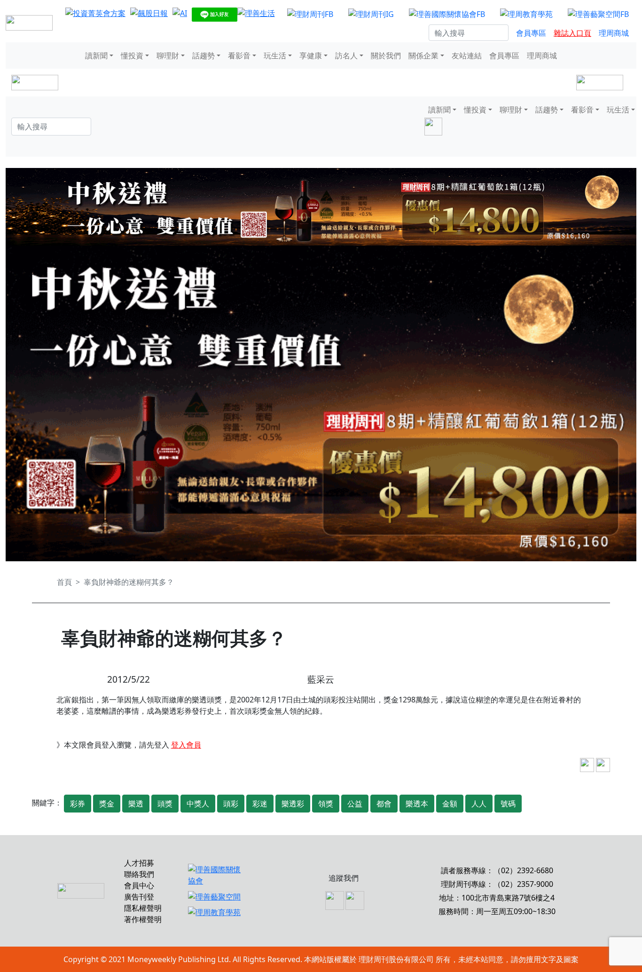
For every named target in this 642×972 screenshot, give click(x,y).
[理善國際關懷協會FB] (447, 14)
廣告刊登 (139, 897)
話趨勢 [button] (203, 55)
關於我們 (386, 55)
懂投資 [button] (132, 55)
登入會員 (186, 745)
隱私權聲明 (143, 908)
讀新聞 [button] (96, 55)
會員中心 (139, 885)
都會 (383, 803)
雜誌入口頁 (572, 33)
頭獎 (164, 803)
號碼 (508, 803)
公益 (354, 803)
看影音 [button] (239, 55)
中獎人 (198, 803)
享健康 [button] (310, 55)
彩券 (77, 803)
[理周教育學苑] (526, 14)
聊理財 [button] (168, 55)
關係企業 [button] (423, 55)
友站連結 (467, 55)
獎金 (106, 803)
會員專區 (531, 33)
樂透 (135, 803)
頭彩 (230, 803)
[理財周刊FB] (310, 14)
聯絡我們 (139, 874)
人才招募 (139, 863)
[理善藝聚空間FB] (598, 14)
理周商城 (614, 33)
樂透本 (417, 803)
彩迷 (259, 803)
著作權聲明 (143, 919)
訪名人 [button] (346, 55)
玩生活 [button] (275, 55)
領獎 (325, 803)
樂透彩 (293, 803)
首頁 (64, 582)
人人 (478, 803)
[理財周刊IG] (371, 14)
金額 (449, 803)
